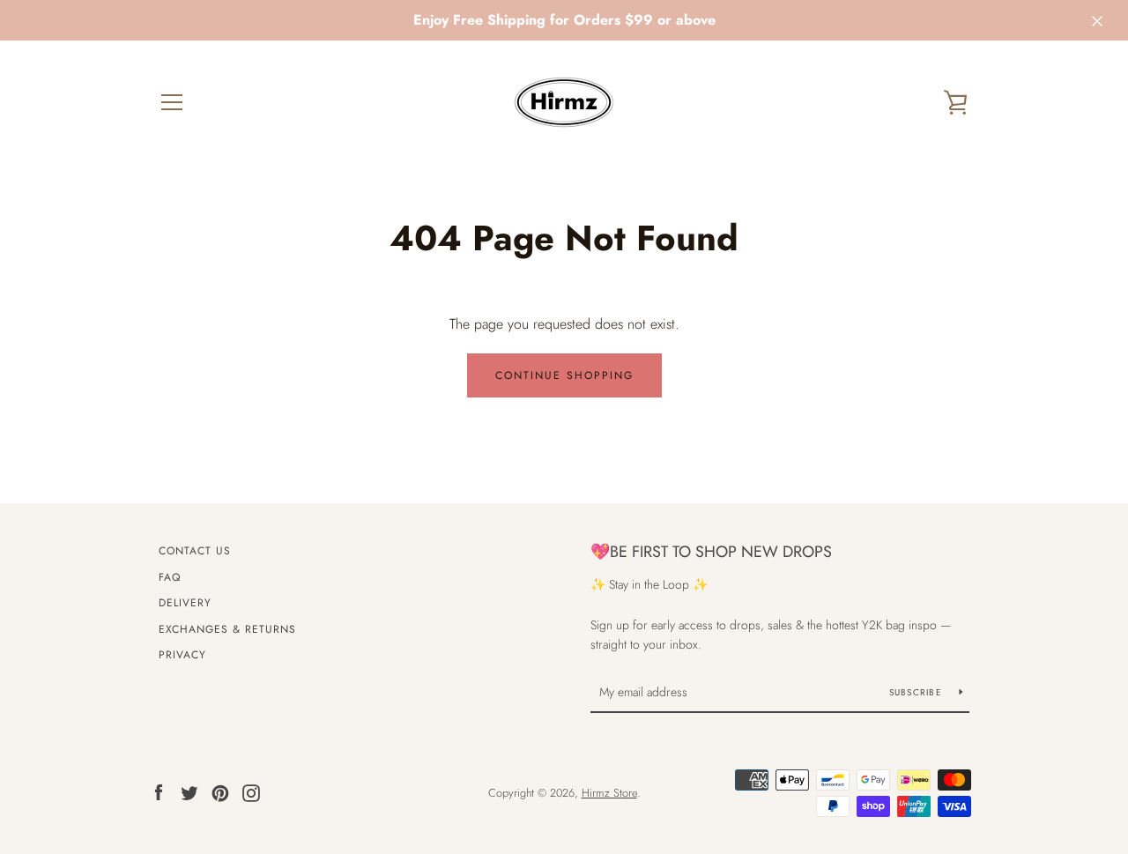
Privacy (182, 655)
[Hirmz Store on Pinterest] (220, 792)
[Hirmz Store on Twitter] (189, 792)
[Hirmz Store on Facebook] (158, 792)
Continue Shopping (564, 375)
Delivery (185, 603)
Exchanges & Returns (227, 629)
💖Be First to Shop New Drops (711, 551)
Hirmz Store (609, 792)
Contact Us (195, 551)
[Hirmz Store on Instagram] (251, 792)
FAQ (170, 577)
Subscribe (917, 692)
